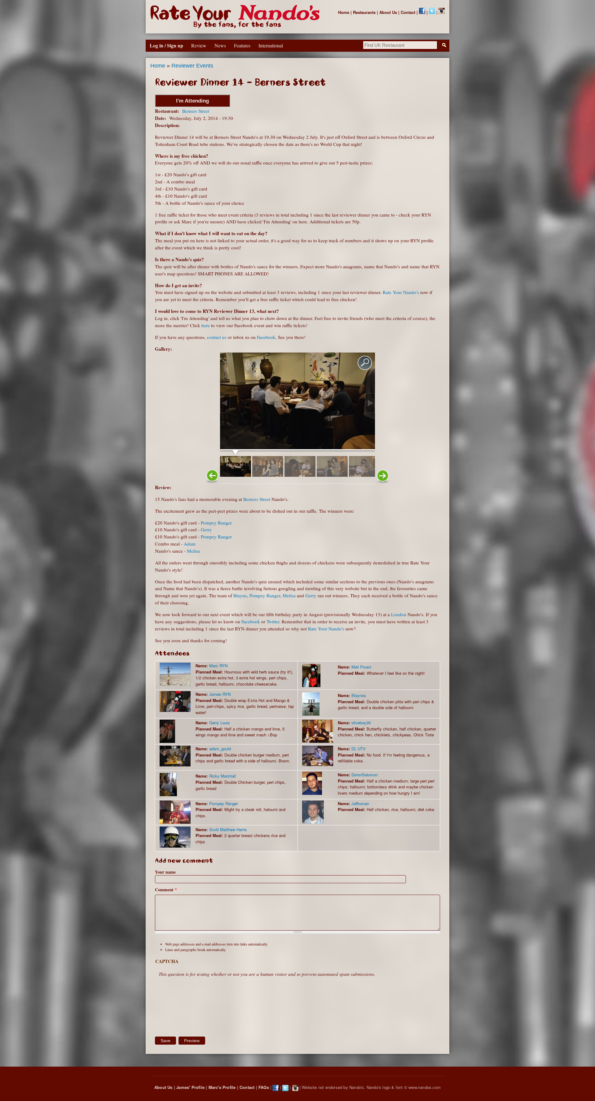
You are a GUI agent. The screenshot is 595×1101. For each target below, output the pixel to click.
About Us (388, 12)
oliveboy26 (361, 723)
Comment (166, 889)
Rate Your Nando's (401, 292)
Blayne (240, 595)
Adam (190, 544)
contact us (217, 337)
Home (343, 12)
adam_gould (220, 749)
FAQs (263, 1087)
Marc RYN (218, 666)
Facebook (266, 337)
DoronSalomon (364, 775)
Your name (165, 872)
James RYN (220, 694)
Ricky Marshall (222, 776)
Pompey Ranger (216, 523)
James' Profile (190, 1087)
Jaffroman (360, 803)
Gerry (206, 529)
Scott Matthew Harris (228, 829)
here (205, 325)
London (398, 614)
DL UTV (358, 749)
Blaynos (358, 695)
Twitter (273, 621)
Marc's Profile (222, 1087)
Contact (408, 12)
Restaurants (364, 12)
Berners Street (195, 111)
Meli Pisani (361, 667)
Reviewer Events (192, 66)
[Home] (236, 16)
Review (198, 45)
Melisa (193, 551)
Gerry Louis (219, 723)
